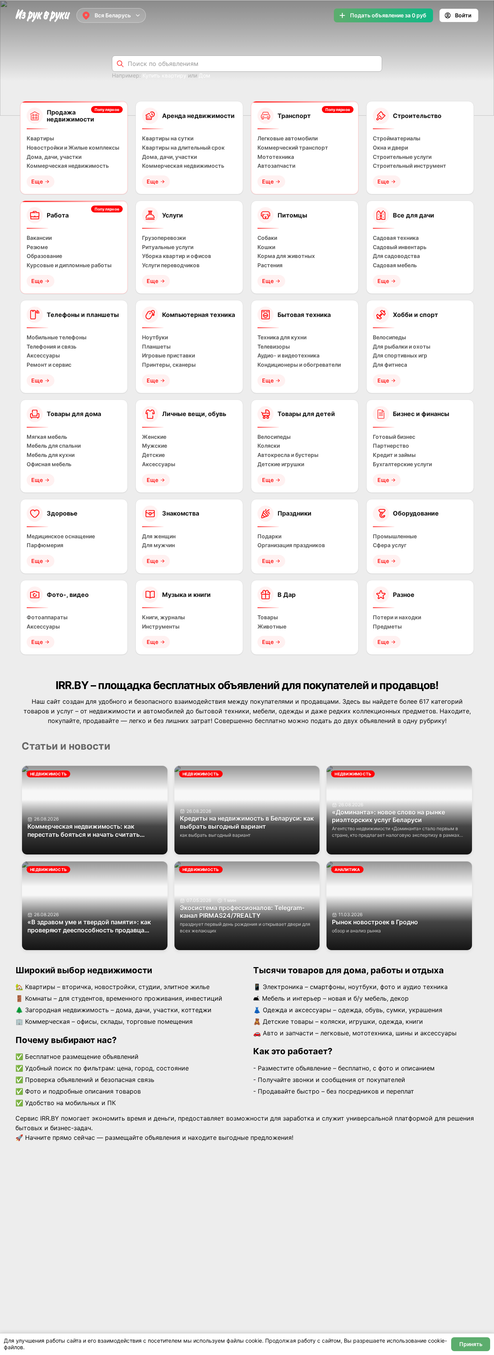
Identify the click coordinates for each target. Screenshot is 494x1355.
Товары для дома (74, 413)
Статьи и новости (66, 746)
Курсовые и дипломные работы (69, 265)
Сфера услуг (389, 545)
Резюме (37, 247)
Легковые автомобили (287, 138)
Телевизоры (273, 347)
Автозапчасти (276, 166)
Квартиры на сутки (167, 138)
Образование (44, 256)
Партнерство (391, 446)
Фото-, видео (68, 594)
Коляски (268, 446)
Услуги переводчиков (171, 265)
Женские (154, 437)
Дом (204, 75)
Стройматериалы (396, 138)
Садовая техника (396, 238)
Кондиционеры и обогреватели (299, 365)
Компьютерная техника (198, 314)
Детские (153, 455)
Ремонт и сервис (49, 365)
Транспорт (294, 115)
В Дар (286, 594)
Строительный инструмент (409, 166)
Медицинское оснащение (61, 536)
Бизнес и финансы (421, 413)
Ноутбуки (155, 337)
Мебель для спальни (54, 446)
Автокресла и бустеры (287, 455)
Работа (58, 215)
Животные (271, 627)
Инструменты (160, 627)
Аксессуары (43, 355)
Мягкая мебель (47, 437)
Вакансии (39, 238)
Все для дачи (413, 215)
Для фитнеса (390, 365)
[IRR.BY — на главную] (42, 15)
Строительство (417, 115)
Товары (267, 617)
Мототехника (275, 157)
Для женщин (159, 536)
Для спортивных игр (400, 355)
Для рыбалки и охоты (401, 347)
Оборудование (416, 513)
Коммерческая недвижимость (68, 166)
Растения (270, 265)
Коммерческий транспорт (292, 148)
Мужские (154, 446)
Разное (403, 594)
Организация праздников (291, 545)
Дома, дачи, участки (54, 157)
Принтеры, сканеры (169, 365)
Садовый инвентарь (399, 247)
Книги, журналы (163, 617)
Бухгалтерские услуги (402, 464)
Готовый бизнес (394, 437)
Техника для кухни (281, 337)
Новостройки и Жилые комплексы (73, 148)
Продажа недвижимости (70, 116)
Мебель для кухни (50, 455)
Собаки (267, 238)
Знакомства (180, 513)
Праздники (294, 513)
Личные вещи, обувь (194, 413)
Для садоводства (396, 256)
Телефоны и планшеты (83, 314)
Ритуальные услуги (167, 247)
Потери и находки (397, 617)
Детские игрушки (280, 464)
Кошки (266, 247)
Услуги (172, 215)
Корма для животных (286, 256)
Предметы (387, 627)
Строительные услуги (402, 157)
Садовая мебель (395, 265)
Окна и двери (390, 148)
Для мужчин (158, 545)
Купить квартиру (164, 75)
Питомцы (292, 215)
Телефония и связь (51, 347)
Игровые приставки (168, 355)
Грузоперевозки (164, 238)
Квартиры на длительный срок (183, 148)
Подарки (269, 536)
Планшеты (156, 347)
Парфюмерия (45, 545)
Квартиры (40, 138)
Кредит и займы (394, 455)
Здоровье (62, 513)
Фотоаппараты (47, 617)
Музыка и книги (186, 594)
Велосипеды (389, 337)
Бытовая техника (304, 314)
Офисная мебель (49, 464)
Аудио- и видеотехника (288, 355)
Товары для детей (306, 413)
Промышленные (395, 536)
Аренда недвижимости (198, 115)
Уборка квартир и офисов (176, 256)
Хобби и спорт (415, 314)
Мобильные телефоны (56, 337)
